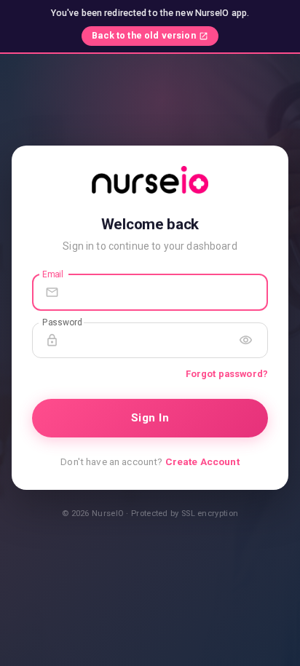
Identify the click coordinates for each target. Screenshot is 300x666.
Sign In (150, 417)
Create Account (202, 461)
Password (62, 322)
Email (52, 274)
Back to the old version (143, 35)
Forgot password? (227, 373)
